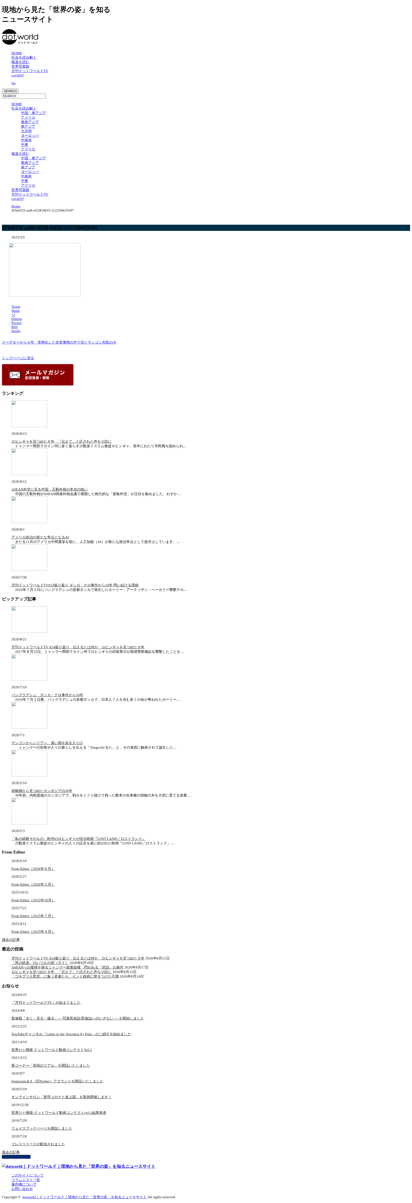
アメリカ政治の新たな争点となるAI (40, 537)
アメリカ (28, 117)
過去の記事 (11, 940)
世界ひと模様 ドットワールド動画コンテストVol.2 (51, 1050)
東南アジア (30, 122)
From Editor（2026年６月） (33, 869)
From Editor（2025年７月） (33, 916)
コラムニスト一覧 (25, 1180)
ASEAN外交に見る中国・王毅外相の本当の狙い (49, 489)
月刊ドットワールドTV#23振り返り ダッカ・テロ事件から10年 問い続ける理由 (75, 585)
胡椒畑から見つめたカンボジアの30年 (41, 791)
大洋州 (26, 131)
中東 (24, 145)
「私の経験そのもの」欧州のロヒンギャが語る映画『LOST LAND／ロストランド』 (78, 839)
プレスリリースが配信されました (38, 1144)
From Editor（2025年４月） (33, 932)
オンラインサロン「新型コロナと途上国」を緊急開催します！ (61, 1097)
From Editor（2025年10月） (33, 900)
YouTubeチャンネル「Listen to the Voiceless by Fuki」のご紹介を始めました (71, 1034)
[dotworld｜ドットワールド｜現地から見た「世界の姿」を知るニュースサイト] (20, 42)
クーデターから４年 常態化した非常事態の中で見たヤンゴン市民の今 (59, 342)
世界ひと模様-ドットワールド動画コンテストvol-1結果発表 (58, 1113)
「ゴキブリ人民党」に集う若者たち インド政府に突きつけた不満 (65, 976)
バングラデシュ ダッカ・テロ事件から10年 (47, 695)
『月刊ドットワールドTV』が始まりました (46, 1003)
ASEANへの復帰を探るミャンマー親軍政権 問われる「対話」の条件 (67, 967)
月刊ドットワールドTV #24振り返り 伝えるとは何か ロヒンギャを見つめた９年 (77, 647)
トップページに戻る (18, 358)
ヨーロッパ (30, 135)
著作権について (23, 1184)
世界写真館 (20, 66)
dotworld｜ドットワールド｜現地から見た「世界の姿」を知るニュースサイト (84, 1197)
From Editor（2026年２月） (33, 884)
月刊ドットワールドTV (29, 71)
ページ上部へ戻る (16, 1157)
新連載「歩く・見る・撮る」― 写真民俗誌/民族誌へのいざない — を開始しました (77, 1018)
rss (13, 83)
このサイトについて (27, 1175)
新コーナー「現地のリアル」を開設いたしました (50, 1065)
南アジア (28, 126)
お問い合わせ (22, 1189)
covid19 (17, 75)
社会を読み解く (23, 57)
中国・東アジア (33, 113)
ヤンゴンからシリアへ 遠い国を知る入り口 (47, 743)
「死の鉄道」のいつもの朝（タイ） (40, 963)
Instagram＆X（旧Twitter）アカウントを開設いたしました (57, 1081)
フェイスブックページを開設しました (41, 1128)
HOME (16, 53)
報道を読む (20, 62)
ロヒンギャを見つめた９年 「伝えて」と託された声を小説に (61, 441)
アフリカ (28, 149)
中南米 (26, 140)
